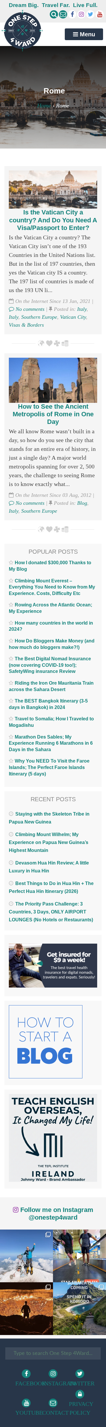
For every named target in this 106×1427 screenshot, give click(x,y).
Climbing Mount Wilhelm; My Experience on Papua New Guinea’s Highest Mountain (48, 842)
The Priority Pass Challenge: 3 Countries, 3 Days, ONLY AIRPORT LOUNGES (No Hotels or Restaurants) (51, 911)
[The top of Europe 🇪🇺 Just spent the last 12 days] (26, 1256)
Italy (82, 309)
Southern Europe (39, 317)
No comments (29, 309)
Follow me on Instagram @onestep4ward (56, 1213)
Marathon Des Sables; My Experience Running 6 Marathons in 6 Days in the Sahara (51, 743)
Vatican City (73, 317)
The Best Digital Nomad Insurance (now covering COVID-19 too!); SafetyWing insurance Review (50, 665)
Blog (82, 503)
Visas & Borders (26, 325)
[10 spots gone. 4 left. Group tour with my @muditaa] (79, 1308)
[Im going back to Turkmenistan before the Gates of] (26, 1308)
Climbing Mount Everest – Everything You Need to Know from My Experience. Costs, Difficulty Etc (52, 587)
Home (44, 105)
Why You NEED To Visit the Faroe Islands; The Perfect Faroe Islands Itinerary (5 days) (49, 767)
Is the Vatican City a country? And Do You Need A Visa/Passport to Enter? (53, 220)
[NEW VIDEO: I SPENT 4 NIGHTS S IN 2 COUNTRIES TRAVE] (79, 1256)
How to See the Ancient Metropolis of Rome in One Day (53, 414)
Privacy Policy (80, 1408)
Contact (54, 1412)
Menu (86, 34)
